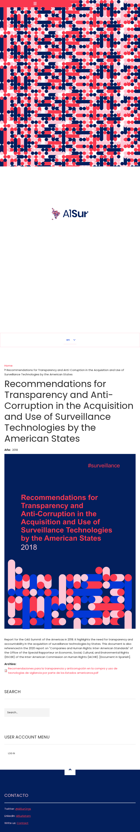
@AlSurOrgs (23, 809)
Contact (22, 823)
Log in (11, 753)
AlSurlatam (23, 816)
